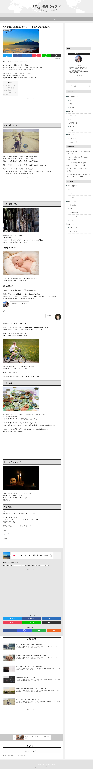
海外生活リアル (15, 562)
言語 (70, 119)
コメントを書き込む (31, 751)
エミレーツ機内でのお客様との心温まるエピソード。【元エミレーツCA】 (78, 176)
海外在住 (40, 565)
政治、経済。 (7, 90)
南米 (30, 565)
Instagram (20, 519)
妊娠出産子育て (73, 123)
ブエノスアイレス (23, 565)
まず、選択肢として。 (9, 85)
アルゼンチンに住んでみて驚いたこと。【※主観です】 (77, 170)
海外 (9, 565)
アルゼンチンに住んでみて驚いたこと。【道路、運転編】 (77, 158)
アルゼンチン (15, 565)
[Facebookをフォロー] (10, 630)
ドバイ (71, 130)
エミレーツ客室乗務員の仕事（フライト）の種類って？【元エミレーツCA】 (78, 164)
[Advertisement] (32, 109)
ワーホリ (71, 107)
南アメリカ (47, 565)
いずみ (12, 61)
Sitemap (48, 764)
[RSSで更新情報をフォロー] (54, 630)
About (43, 764)
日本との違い (6, 562)
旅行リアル (71, 134)
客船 (70, 104)
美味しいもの (73, 138)
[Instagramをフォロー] (24, 630)
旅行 (5, 565)
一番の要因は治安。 (9, 88)
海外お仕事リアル (73, 96)
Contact (53, 764)
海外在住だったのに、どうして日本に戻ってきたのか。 (78, 152)
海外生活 (35, 565)
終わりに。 (6, 94)
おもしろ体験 (73, 142)
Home (39, 764)
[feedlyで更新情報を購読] (39, 630)
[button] (89, 86)
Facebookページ (7, 519)
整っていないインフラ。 (10, 92)
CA (70, 100)
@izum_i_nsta (19, 61)
